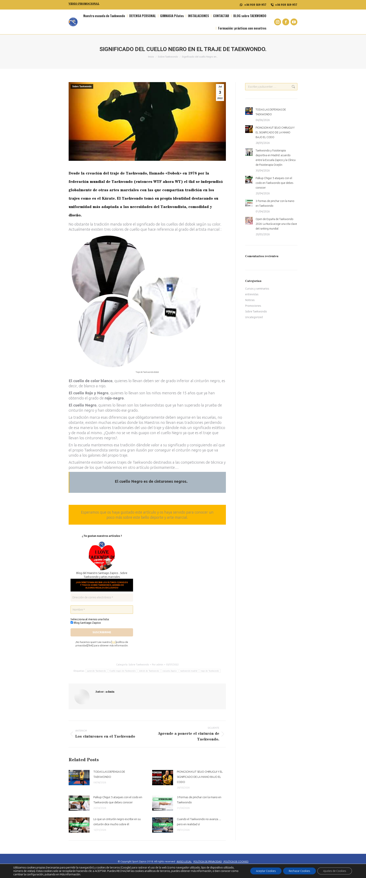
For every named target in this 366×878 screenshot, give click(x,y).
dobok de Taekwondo (149, 671)
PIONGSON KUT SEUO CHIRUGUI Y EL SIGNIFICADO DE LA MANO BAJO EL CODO (200, 777)
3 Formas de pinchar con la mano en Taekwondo (199, 800)
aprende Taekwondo (96, 671)
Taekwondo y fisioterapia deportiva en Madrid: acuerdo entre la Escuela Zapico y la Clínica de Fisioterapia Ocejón (275, 157)
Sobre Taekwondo (82, 86)
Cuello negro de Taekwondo (122, 671)
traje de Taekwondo (210, 671)
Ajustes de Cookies (334, 870)
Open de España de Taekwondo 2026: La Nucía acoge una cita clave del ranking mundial (276, 224)
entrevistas (251, 294)
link (114, 642)
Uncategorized (254, 317)
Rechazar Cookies (299, 870)
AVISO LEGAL (184, 861)
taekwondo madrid (188, 671)
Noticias (250, 300)
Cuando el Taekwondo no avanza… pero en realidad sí (199, 821)
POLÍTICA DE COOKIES (236, 861)
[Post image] (79, 777)
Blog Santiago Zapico (87, 622)
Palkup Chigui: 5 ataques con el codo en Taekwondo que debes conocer (117, 800)
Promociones (253, 305)
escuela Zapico (170, 671)
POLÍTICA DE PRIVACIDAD (207, 861)
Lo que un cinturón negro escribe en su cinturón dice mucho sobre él (117, 821)
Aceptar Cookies (266, 870)
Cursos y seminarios (257, 288)
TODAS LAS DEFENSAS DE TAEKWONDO (109, 774)
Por (157, 664)
